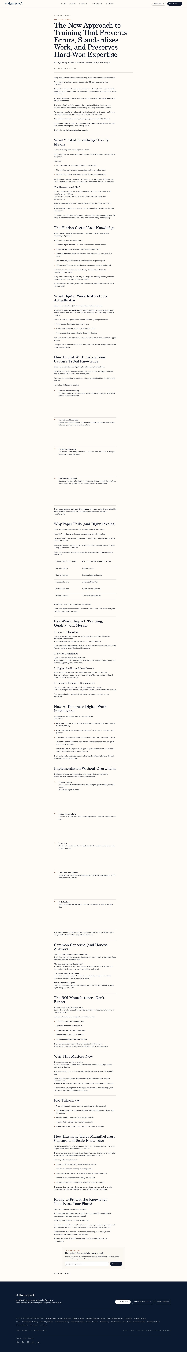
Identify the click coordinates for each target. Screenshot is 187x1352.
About (72, 3)
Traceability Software (46, 1322)
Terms (132, 1330)
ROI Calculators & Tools (142, 1302)
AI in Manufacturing (22, 1325)
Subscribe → (116, 1264)
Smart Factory (34, 1325)
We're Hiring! (159, 3)
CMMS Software (116, 1322)
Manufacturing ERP (139, 1322)
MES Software (127, 1322)
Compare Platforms (140, 1318)
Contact (110, 3)
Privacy (125, 1330)
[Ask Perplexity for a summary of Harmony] (28, 1342)
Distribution (128, 1318)
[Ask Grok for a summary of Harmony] (33, 1342)
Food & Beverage (51, 1318)
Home (63, 3)
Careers (83, 3)
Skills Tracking (104, 1322)
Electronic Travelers (92, 1322)
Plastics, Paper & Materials (115, 1318)
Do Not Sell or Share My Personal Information (153, 1330)
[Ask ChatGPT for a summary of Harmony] (18, 1342)
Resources (97, 3)
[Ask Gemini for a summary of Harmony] (38, 1342)
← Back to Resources (62, 15)
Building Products (78, 1318)
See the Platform (163, 1302)
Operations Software (153, 1322)
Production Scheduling (62, 1322)
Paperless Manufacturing (30, 1322)
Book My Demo (174, 3)
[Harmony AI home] (14, 3)
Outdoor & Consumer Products (95, 1318)
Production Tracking (77, 1322)
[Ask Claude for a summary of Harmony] (23, 1342)
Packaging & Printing (64, 1318)
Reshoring (43, 1325)
